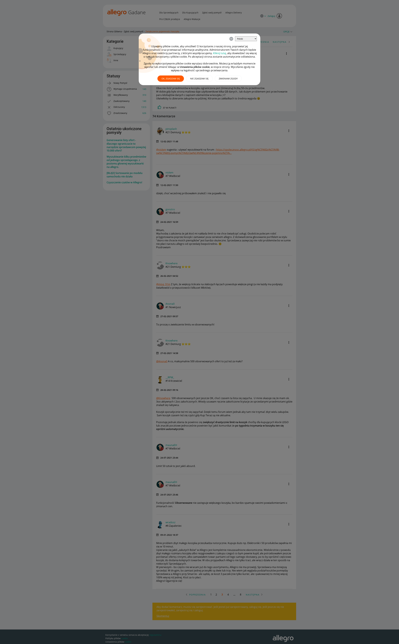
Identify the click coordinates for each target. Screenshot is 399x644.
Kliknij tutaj (219, 53)
